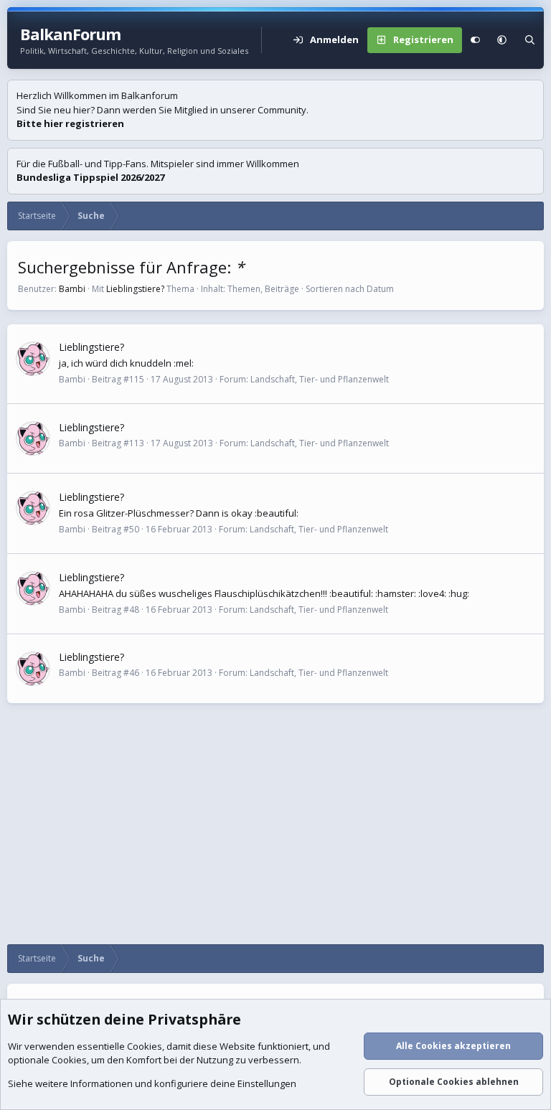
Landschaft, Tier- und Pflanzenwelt (319, 379)
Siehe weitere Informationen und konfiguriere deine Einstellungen (152, 1083)
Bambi (72, 289)
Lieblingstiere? (135, 289)
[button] (502, 40)
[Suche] (530, 40)
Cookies (144, 1046)
